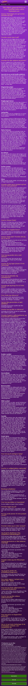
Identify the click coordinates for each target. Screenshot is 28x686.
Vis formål (14, 683)
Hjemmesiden (4, 4)
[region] (14, 662)
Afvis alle (14, 679)
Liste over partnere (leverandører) (8, 672)
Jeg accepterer (14, 676)
